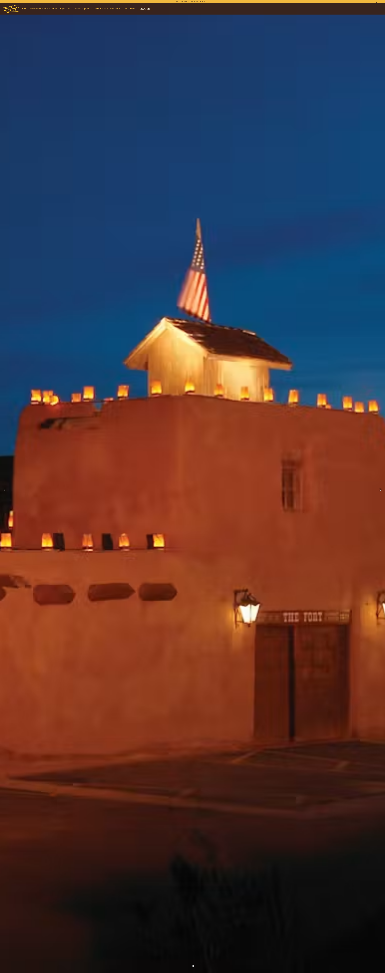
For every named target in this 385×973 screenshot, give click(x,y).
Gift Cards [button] (77, 14)
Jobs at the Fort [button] (129, 14)
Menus (25, 14)
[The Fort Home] (11, 14)
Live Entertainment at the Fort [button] (104, 14)
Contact (119, 14)
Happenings (87, 14)
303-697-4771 (205, 7)
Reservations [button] (144, 14)
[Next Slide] (380, 495)
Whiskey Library (58, 14)
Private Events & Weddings (40, 14)
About (69, 14)
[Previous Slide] (4, 495)
